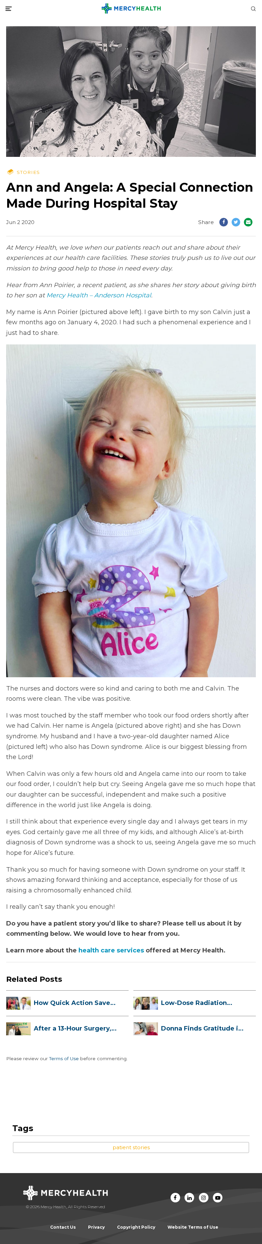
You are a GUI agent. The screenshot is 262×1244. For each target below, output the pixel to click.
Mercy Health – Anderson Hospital (98, 295)
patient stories (131, 1147)
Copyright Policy (136, 1227)
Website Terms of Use (193, 1227)
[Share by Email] (248, 222)
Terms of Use (64, 1058)
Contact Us (63, 1227)
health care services (111, 950)
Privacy (96, 1227)
